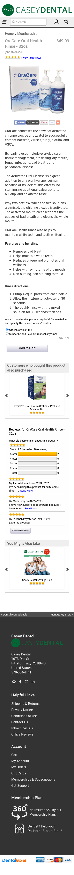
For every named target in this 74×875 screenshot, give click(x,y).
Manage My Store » (62, 614)
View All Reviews (20, 530)
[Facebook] (20, 682)
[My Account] (56, 21)
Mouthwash (26, 33)
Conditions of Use (24, 716)
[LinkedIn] (33, 682)
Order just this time (20, 330)
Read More (26, 490)
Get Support (20, 785)
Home (9, 33)
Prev (6, 395)
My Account (20, 761)
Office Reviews (22, 734)
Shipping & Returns (25, 703)
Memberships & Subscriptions (33, 779)
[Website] (14, 682)
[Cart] (66, 21)
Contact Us (19, 722)
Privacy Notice (22, 709)
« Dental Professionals (14, 614)
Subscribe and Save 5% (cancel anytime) (33, 334)
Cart (14, 755)
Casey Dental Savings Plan (37, 579)
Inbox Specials (22, 728)
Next (67, 395)
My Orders (18, 767)
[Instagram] (26, 682)
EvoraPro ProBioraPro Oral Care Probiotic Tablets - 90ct (37, 407)
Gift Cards (18, 773)
